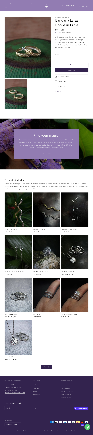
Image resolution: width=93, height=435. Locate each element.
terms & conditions (66, 394)
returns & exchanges (67, 391)
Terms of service (51, 430)
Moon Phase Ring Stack (11, 314)
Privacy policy (42, 430)
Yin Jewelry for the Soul (13, 430)
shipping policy (65, 388)
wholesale (36, 385)
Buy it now (71, 70)
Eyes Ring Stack (37, 314)
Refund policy (34, 430)
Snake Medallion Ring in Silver (41, 271)
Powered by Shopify (24, 430)
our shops (36, 388)
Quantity (57, 54)
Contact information (71, 430)
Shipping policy (60, 430)
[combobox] (71, 42)
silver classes (36, 394)
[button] (6, 4)
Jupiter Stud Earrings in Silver (69, 229)
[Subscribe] (35, 408)
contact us (64, 385)
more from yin (46, 153)
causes (35, 391)
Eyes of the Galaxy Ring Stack (69, 314)
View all (46, 367)
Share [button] (59, 92)
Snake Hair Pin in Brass (39, 229)
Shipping (57, 32)
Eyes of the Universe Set (67, 271)
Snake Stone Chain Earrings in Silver (14, 271)
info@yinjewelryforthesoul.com (15, 393)
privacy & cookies (66, 398)
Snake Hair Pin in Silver (11, 229)
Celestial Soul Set (9, 357)
